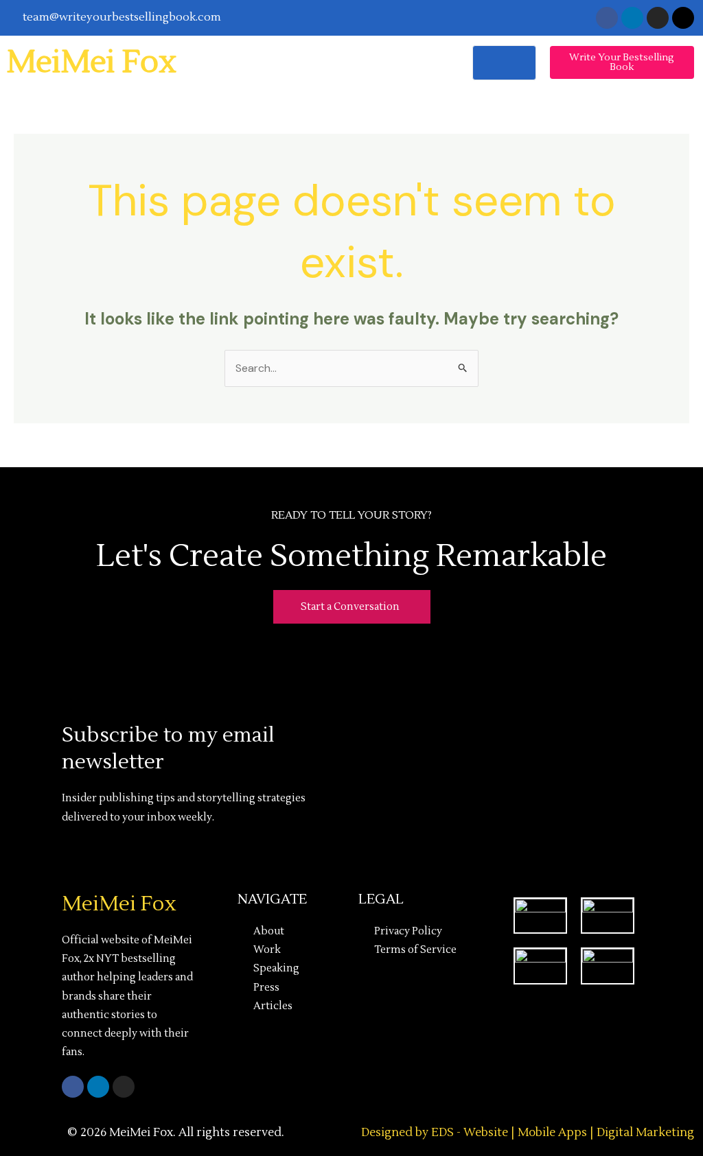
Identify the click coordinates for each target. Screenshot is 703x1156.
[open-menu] (504, 62)
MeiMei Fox (91, 62)
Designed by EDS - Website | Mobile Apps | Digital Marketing (527, 1132)
